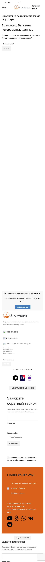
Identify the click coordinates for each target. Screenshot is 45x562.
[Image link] (15, 315)
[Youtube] (10, 518)
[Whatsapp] (24, 518)
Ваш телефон (12, 433)
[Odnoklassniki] (17, 518)
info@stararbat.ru (12, 338)
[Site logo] (22, 7)
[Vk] (31, 518)
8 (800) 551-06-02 (36, 2)
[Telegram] (15, 378)
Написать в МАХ (26, 2)
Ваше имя (11, 423)
